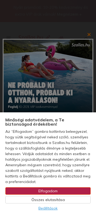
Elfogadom (48, 191)
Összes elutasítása (48, 199)
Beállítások (48, 208)
